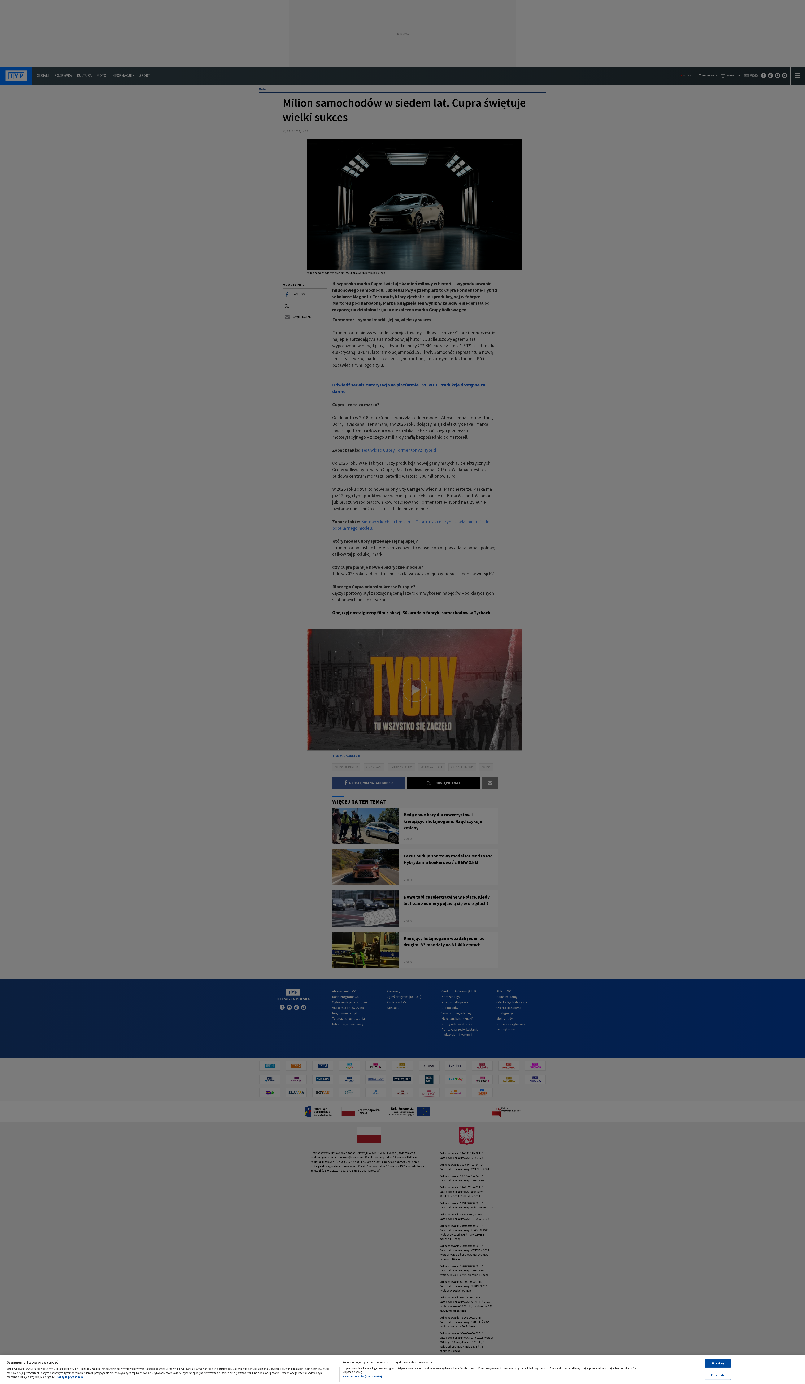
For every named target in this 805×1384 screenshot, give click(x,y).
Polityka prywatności (70, 1377)
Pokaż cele (717, 1375)
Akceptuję (718, 1363)
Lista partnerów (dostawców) (362, 1376)
